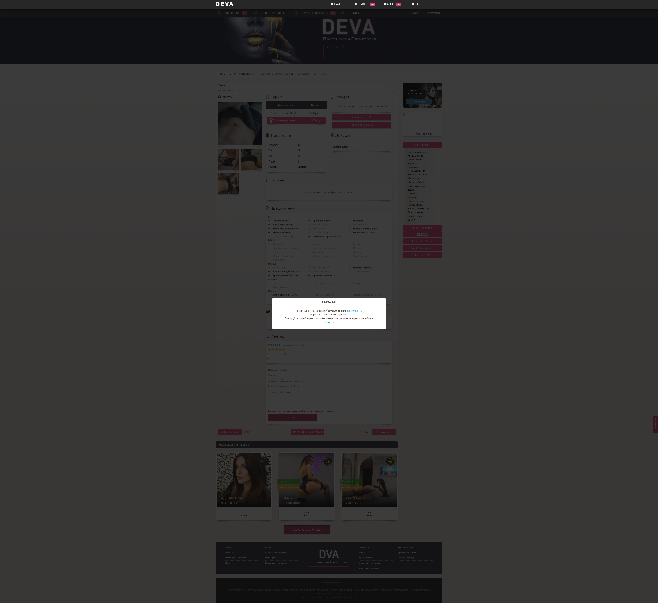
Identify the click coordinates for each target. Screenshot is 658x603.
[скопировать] (354, 311)
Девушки (362, 4)
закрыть (329, 322)
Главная (333, 4)
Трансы (389, 4)
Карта (414, 4)
